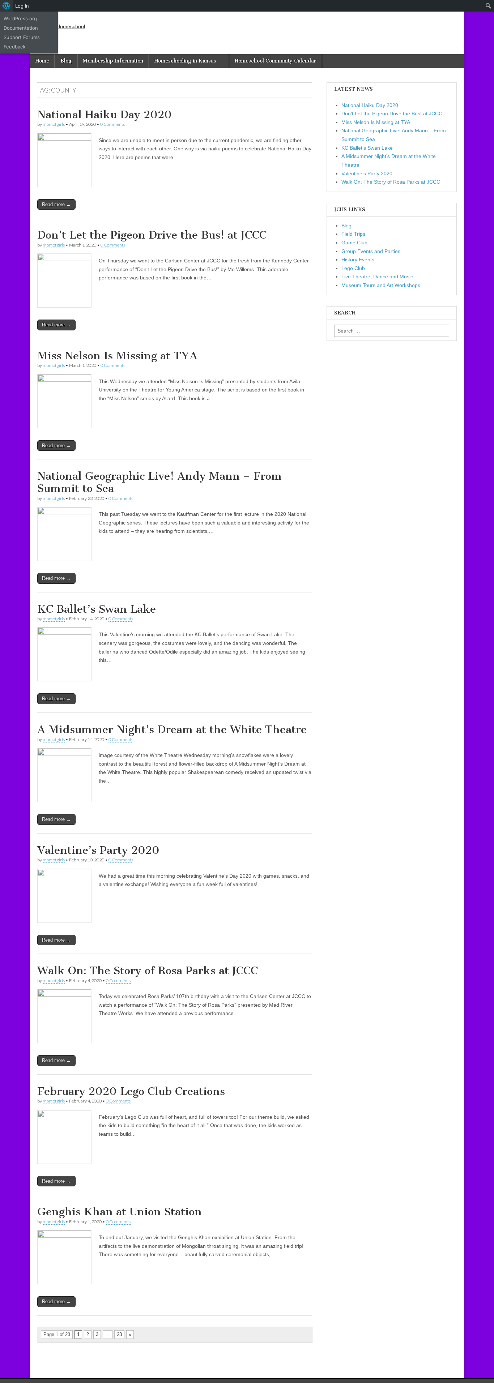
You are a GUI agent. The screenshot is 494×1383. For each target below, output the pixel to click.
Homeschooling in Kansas (185, 61)
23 (119, 1334)
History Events (357, 259)
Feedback (14, 47)
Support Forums (22, 37)
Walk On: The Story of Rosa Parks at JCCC (147, 970)
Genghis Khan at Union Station (119, 1211)
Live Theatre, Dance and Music (377, 276)
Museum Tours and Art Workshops (380, 285)
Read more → (56, 204)
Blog (66, 61)
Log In (22, 6)
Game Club (354, 242)
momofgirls (54, 124)
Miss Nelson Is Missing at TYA (117, 355)
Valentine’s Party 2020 (98, 850)
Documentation (21, 28)
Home (42, 61)
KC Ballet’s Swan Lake (96, 609)
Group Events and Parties (370, 251)
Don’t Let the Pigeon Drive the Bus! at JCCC (152, 234)
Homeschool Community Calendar (275, 61)
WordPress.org (20, 18)
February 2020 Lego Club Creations (131, 1091)
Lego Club (353, 268)
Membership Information (113, 61)
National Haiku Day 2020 (104, 114)
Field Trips (353, 234)
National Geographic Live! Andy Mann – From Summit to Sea (159, 482)
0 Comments (112, 124)
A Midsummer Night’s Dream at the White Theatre (172, 729)
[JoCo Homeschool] (61, 21)
